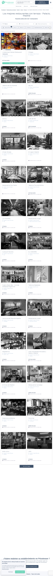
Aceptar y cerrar (20, 571)
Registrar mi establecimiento (42, 2)
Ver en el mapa (26, 466)
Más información (5, 569)
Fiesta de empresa (33, 6)
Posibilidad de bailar (38, 27)
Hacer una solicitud (13, 63)
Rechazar (10, 571)
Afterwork (26, 6)
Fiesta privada (18, 6)
